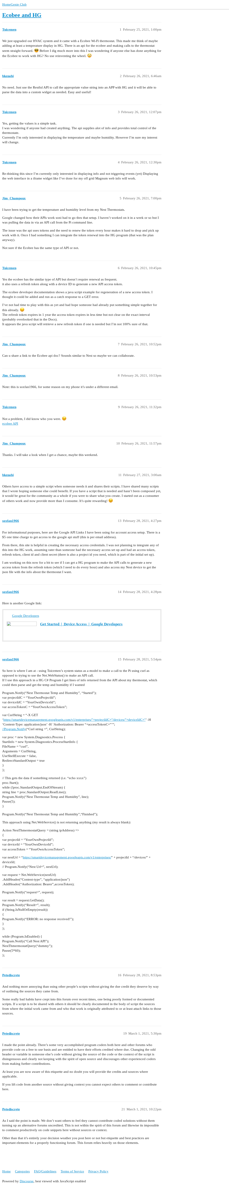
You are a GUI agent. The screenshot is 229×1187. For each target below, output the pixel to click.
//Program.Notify (14, 729)
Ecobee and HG (21, 15)
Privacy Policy (98, 1171)
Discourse (27, 1181)
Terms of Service (72, 1171)
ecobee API (10, 423)
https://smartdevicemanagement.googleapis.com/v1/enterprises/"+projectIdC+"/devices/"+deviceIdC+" (74, 719)
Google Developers (25, 616)
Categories (22, 1171)
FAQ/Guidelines (45, 1171)
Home (6, 1171)
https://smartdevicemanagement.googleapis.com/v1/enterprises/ (67, 857)
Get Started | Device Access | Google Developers (81, 624)
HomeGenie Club (14, 4)
